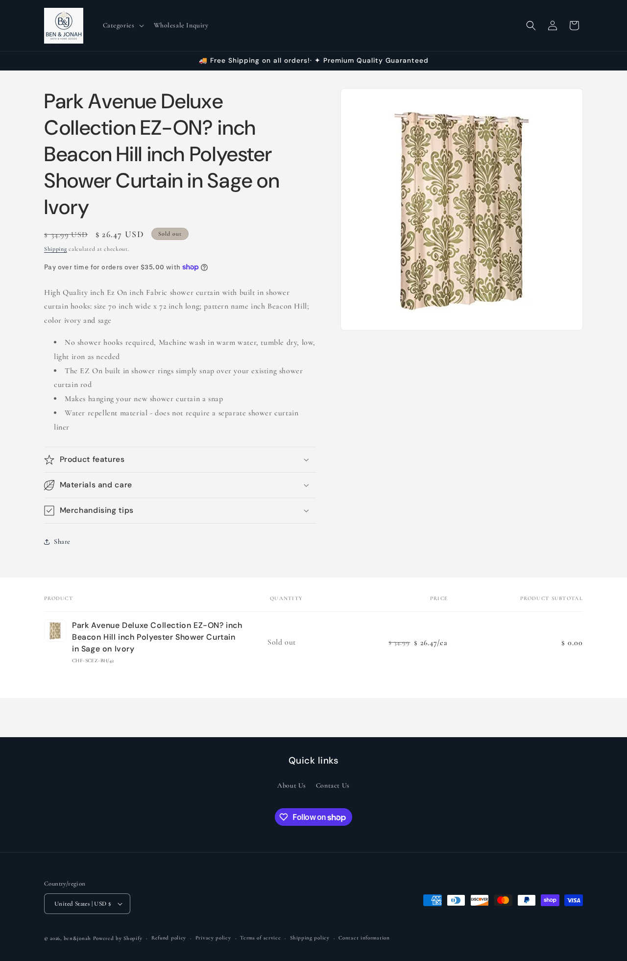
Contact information (363, 938)
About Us (291, 785)
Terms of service (260, 938)
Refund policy (168, 938)
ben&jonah (77, 938)
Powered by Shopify (118, 938)
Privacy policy (213, 938)
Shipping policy (310, 938)
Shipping (55, 248)
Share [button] (62, 541)
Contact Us (333, 785)
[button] (122, 25)
